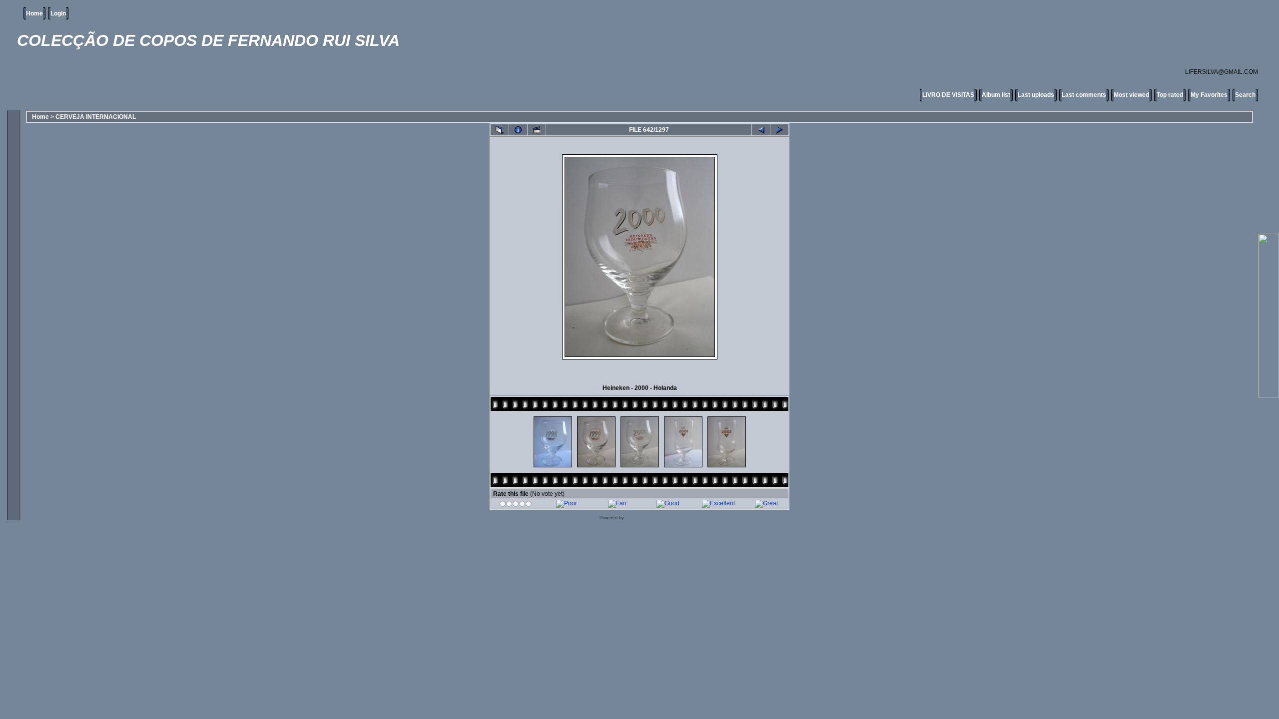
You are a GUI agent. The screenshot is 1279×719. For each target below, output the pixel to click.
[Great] (766, 503)
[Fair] (617, 503)
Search (1245, 94)
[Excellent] (718, 503)
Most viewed (1131, 94)
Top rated (1170, 94)
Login (58, 13)
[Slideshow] (537, 129)
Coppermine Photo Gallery (653, 517)
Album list (996, 94)
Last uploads (1036, 94)
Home (34, 13)
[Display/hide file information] (518, 129)
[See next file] (779, 129)
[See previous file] (761, 129)
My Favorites (1209, 94)
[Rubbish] (516, 505)
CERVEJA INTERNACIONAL (95, 116)
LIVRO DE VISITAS (948, 94)
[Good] (667, 503)
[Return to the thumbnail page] (500, 129)
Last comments (1084, 94)
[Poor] (566, 503)
